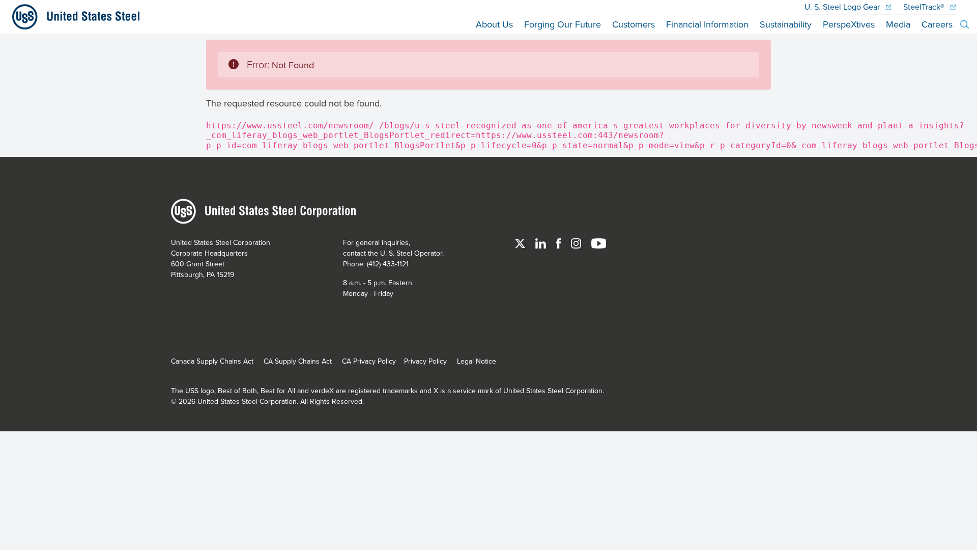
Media (898, 24)
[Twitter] (521, 242)
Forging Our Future (562, 24)
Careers (937, 24)
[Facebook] (559, 242)
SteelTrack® (924, 7)
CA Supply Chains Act (298, 361)
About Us (494, 24)
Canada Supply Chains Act (212, 361)
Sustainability (786, 24)
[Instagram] (577, 242)
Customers (633, 24)
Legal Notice (476, 361)
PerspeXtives (849, 24)
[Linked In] (541, 242)
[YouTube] (598, 242)
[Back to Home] (71, 17)
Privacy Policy (425, 361)
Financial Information (707, 24)
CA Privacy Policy (369, 361)
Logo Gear (843, 7)
